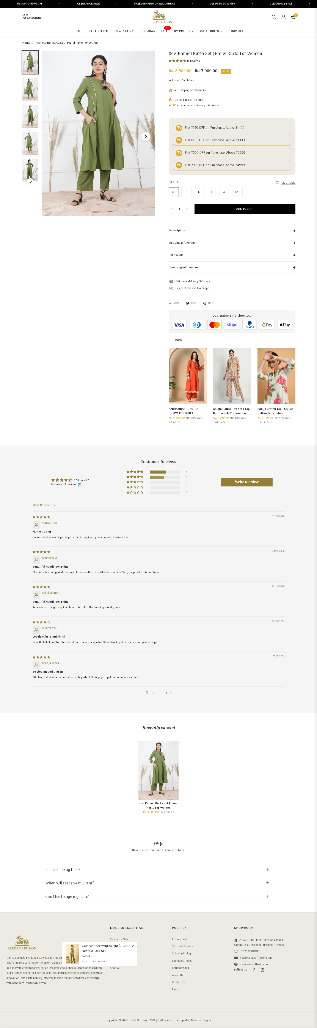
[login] (284, 17)
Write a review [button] (247, 482)
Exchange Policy (182, 961)
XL (224, 192)
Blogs (175, 989)
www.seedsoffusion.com (254, 964)
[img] (41, 517)
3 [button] (161, 693)
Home (26, 43)
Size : (174, 182)
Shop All (115, 968)
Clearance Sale (119, 939)
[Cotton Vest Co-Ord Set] (72, 954)
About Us (177, 975)
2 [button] (154, 693)
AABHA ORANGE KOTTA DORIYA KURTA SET (183, 411)
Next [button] (146, 136)
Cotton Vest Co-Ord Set (105, 949)
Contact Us (178, 982)
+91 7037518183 (249, 951)
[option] (98, 133)
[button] (274, 17)
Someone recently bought (100, 946)
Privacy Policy (180, 939)
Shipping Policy (181, 953)
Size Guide (288, 182)
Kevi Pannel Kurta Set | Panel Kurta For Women (158, 805)
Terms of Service (182, 946)
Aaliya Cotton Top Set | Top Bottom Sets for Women (231, 411)
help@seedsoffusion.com (255, 958)
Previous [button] (51, 136)
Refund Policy (180, 968)
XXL (237, 192)
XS (174, 192)
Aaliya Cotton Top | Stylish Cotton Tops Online (275, 411)
